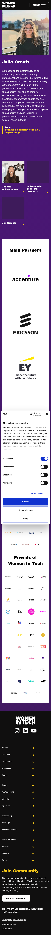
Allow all (25, 502)
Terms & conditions (9, 924)
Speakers (6, 806)
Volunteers (6, 768)
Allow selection (26, 510)
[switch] (44, 467)
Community (7, 761)
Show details (37, 493)
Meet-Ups (6, 823)
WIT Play (6, 799)
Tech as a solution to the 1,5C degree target (22, 131)
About (5, 748)
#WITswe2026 (8, 792)
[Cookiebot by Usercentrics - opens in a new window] (31, 414)
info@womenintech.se (11, 912)
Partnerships (7, 816)
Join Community (16, 898)
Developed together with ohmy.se (14, 920)
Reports (5, 846)
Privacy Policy (7, 929)
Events (5, 785)
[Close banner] (47, 414)
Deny (25, 519)
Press (4, 860)
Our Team (6, 755)
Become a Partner (9, 829)
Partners (5, 775)
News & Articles (9, 839)
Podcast (5, 853)
